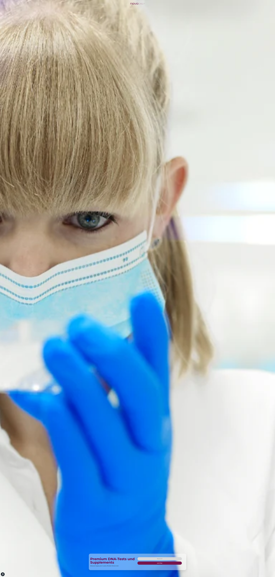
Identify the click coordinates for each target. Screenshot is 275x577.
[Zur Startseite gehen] (137, 4)
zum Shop (159, 563)
